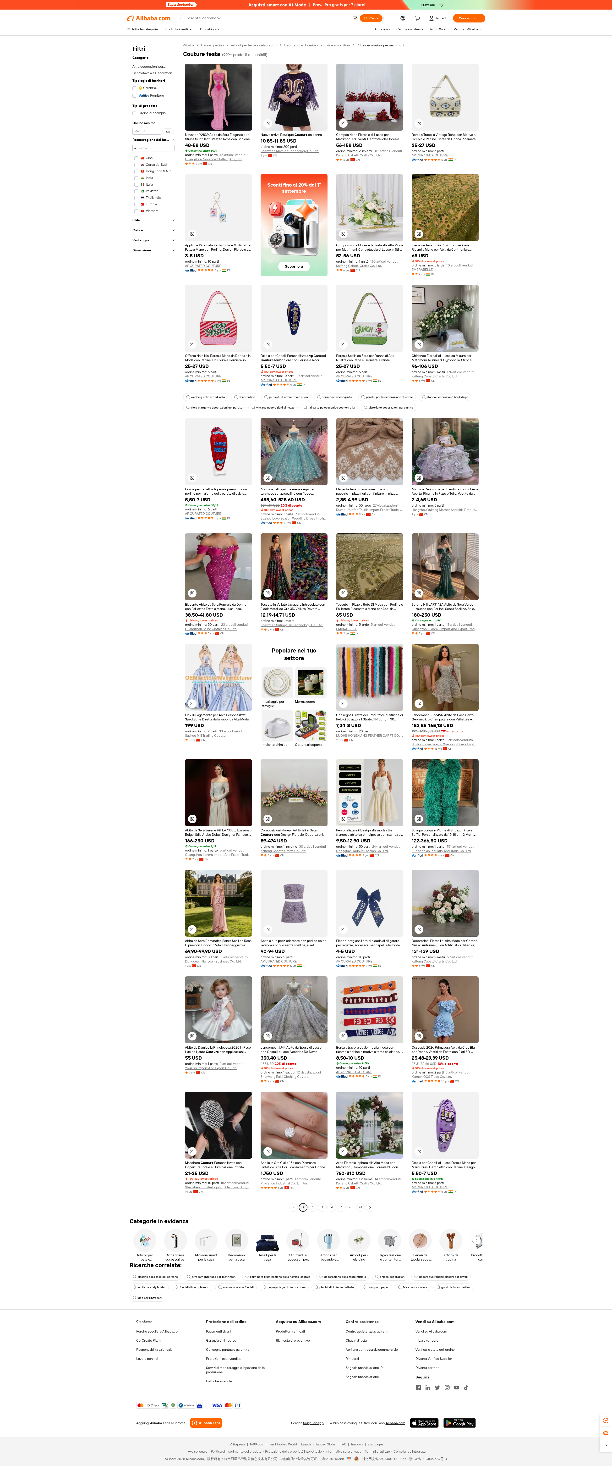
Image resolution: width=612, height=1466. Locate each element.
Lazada (306, 1444)
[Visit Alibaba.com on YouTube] (456, 1387)
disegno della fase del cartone (157, 1276)
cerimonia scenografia (337, 397)
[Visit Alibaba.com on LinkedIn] (428, 1387)
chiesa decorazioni (392, 1276)
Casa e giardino (212, 45)
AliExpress (238, 1444)
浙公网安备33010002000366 (384, 1459)
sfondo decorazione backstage (447, 397)
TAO (343, 1444)
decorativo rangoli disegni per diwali (443, 1276)
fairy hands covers (415, 1287)
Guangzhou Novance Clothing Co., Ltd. (213, 159)
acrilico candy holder (151, 1287)
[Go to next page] (370, 1207)
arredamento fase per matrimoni (214, 1276)
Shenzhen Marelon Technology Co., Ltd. (290, 151)
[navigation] (153, 627)
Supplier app (313, 1423)
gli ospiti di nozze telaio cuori (288, 397)
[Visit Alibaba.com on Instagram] (447, 1387)
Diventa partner (427, 1368)
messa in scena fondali (238, 1287)
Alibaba (188, 45)
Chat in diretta (356, 1340)
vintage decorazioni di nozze (275, 407)
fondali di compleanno (194, 1287)
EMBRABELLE (422, 269)
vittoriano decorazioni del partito (391, 407)
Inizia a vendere (426, 1340)
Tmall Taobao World (282, 1444)
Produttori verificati (290, 1331)
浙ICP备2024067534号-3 (428, 1459)
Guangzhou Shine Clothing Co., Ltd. (211, 629)
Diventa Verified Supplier (433, 1359)
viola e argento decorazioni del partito (216, 407)
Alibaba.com (395, 1423)
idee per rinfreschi (149, 1298)
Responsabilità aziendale (154, 1349)
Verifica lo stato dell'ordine (435, 1349)
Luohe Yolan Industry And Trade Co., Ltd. (441, 851)
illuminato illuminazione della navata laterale (280, 1276)
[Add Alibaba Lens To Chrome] (206, 1423)
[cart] (418, 19)
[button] (355, 18)
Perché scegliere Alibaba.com (158, 1331)
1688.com (257, 1444)
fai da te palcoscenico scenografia (331, 407)
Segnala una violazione (362, 1377)
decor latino (247, 397)
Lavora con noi (147, 1359)
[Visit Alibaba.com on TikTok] (466, 1387)
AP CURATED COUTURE (430, 155)
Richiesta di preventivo (293, 1340)
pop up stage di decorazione (287, 1287)
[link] (606, 1420)
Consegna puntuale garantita (227, 1349)
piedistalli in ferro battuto (336, 1287)
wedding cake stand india (208, 397)
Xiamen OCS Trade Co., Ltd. (432, 1077)
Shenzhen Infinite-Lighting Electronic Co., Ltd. (218, 1187)
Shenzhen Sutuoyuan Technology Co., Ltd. (292, 625)
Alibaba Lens (160, 1423)
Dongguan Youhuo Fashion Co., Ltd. (362, 851)
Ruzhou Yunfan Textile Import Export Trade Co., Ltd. (369, 510)
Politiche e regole (219, 1381)
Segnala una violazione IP (364, 1368)
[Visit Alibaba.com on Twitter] (437, 1387)
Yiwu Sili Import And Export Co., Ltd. (211, 1068)
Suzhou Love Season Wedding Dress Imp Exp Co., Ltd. (294, 518)
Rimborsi (352, 1359)
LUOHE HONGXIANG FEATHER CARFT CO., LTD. (369, 735)
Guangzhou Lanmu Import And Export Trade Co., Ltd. (445, 629)
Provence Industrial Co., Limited (284, 1183)
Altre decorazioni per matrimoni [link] (380, 45)
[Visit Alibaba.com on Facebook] (418, 1387)
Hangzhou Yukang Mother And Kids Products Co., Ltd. (445, 510)
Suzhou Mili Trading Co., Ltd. (205, 735)
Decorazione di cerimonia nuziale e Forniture (317, 45)
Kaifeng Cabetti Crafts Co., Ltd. (359, 155)
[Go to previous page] (293, 1207)
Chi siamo (144, 1321)
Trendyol (356, 1444)
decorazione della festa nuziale (345, 1276)
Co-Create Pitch (148, 1340)
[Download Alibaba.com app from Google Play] (459, 1423)
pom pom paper (378, 1287)
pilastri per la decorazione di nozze (389, 397)
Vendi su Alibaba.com (431, 1331)
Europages (375, 1444)
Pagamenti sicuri (218, 1331)
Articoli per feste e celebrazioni (254, 45)
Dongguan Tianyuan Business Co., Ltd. (213, 961)
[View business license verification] (349, 1458)
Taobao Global (325, 1444)
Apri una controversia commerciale (372, 1349)
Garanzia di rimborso (221, 1340)
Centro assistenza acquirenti (367, 1331)
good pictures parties (455, 1287)
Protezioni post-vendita (223, 1359)
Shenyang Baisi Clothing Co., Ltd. (285, 1077)
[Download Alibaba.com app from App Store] (424, 1423)
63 (360, 1207)
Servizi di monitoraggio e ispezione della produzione (235, 1370)
